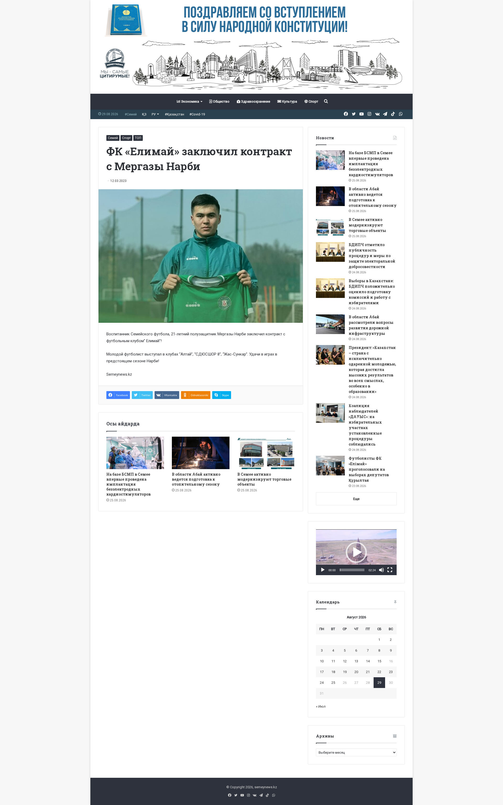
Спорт (313, 101)
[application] (356, 552)
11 (333, 661)
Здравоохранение (255, 101)
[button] (356, 552)
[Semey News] (251, 65)
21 (368, 672)
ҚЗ (144, 114)
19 (345, 672)
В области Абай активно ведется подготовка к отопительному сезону (196, 479)
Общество (220, 101)
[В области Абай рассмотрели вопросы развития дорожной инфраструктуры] (330, 324)
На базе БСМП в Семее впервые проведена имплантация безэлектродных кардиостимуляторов (128, 484)
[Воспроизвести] (322, 570)
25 (333, 683)
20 (356, 672)
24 (322, 683)
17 (322, 672)
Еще (356, 499)
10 (322, 661)
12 (345, 661)
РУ (154, 114)
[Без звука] (381, 570)
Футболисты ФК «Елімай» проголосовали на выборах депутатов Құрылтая (369, 469)
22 (379, 672)
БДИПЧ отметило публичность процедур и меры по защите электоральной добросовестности (372, 255)
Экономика (189, 101)
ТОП (138, 138)
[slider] (352, 570)
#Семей (131, 114)
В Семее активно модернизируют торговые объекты (264, 479)
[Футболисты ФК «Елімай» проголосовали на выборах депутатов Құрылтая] (330, 465)
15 (379, 661)
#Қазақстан (174, 114)
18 (333, 672)
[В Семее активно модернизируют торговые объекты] (266, 453)
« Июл (321, 706)
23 (391, 672)
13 (356, 661)
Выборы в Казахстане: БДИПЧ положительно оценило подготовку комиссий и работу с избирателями (372, 291)
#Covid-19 (197, 114)
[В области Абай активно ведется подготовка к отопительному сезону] (200, 453)
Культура (289, 101)
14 (368, 661)
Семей (113, 138)
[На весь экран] (389, 570)
